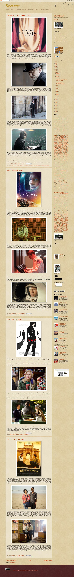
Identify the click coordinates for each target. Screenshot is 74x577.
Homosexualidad (58, 184)
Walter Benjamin (65, 230)
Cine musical (65, 146)
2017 (56, 99)
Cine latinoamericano (59, 145)
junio (57, 88)
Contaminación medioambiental (63, 155)
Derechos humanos (59, 159)
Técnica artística (65, 226)
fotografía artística (63, 171)
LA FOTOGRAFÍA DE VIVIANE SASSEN (62, 324)
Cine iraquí (60, 143)
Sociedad (61, 224)
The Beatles (61, 227)
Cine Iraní (55, 143)
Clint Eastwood (56, 153)
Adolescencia (64, 116)
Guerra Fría (21, 434)
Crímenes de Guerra (27, 165)
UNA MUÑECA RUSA (14, 320)
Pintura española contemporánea (63, 213)
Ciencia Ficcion (12, 314)
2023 (56, 66)
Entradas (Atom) (12, 562)
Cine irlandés (65, 143)
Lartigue (61, 197)
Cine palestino (60, 148)
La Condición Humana (29, 314)
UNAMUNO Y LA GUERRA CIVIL (19, 15)
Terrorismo (55, 227)
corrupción (61, 156)
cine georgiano (58, 141)
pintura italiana (58, 215)
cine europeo (59, 139)
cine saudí (64, 150)
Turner (55, 229)
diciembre (58, 73)
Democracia (66, 158)
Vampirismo (67, 229)
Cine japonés (66, 144)
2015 (56, 102)
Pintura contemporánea (62, 210)
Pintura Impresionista (65, 214)
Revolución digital (63, 222)
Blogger (43, 574)
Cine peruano (64, 148)
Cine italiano (61, 144)
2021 (56, 69)
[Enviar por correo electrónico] (26, 163)
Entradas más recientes (11, 560)
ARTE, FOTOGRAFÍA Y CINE (59, 15)
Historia (55, 181)
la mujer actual (26, 434)
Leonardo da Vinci (66, 197)
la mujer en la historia (63, 196)
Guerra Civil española (37, 165)
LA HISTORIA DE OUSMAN (63, 316)
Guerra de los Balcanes (58, 180)
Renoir (55, 222)
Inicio (30, 560)
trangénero (55, 228)
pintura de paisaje (57, 211)
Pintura (67, 207)
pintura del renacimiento (64, 211)
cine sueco (59, 151)
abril (57, 91)
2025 (56, 63)
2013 (56, 105)
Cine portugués (65, 149)
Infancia (62, 186)
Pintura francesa (57, 214)
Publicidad (62, 218)
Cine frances (60, 140)
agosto (57, 85)
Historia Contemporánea (45, 165)
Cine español (12, 165)
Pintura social (56, 217)
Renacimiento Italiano (64, 221)
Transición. (63, 228)
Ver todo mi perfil (61, 257)
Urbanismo (63, 229)
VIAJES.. (55, 18)
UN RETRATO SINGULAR (16, 439)
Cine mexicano (60, 146)
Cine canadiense (65, 130)
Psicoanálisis (57, 218)
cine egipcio (66, 137)
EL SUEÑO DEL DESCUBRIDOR (61, 332)
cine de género (23, 314)
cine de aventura (62, 135)
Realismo (55, 219)
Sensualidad (59, 223)
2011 (56, 108)
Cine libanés (64, 145)
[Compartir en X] (28, 163)
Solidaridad (65, 225)
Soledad (61, 225)
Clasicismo (65, 152)
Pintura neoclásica (64, 215)
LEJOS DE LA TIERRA (15, 170)
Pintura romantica (65, 216)
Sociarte (13, 6)
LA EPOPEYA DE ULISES (63, 296)
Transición (59, 228)
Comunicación (61, 154)
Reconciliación (61, 219)
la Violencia (56, 197)
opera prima (66, 205)
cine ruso (60, 150)
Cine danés (61, 134)
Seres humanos (64, 223)
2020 (56, 70)
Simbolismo (55, 224)
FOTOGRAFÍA (63, 170)
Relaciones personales (64, 220)
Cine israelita (56, 144)
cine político (21, 165)
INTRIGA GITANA (61, 359)
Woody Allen (60, 231)
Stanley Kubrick (60, 226)
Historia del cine (60, 183)
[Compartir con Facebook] (29, 163)
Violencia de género (58, 230)
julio (57, 87)
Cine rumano (56, 150)
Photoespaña (56, 207)
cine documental (61, 137)
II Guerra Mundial (65, 185)
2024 (56, 64)
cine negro (56, 147)
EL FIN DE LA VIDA (62, 346)
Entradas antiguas (48, 560)
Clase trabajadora (59, 152)
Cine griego (63, 141)
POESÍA (67, 217)
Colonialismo (65, 153)
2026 (56, 61)
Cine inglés (65, 142)
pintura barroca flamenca (58, 209)
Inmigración (57, 187)
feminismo (56, 168)
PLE (64, 217)
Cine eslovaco (57, 138)
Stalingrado (55, 226)
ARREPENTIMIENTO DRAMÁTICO (62, 353)
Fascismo (32, 165)
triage (67, 228)
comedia (55, 154)
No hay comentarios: (21, 163)
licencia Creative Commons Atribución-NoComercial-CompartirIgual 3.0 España (25, 570)
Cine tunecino (64, 151)
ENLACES (56, 19)
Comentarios (58, 285)
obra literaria (61, 205)
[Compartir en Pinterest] (31, 163)
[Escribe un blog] (27, 163)
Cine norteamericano (62, 147)
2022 (56, 67)
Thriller (66, 227)
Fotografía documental (58, 173)
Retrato (58, 222)
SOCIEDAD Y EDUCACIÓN (58, 16)
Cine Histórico (17, 165)
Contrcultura (56, 156)
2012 (56, 106)
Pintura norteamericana (57, 216)
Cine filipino (64, 139)
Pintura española (58, 212)
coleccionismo (61, 153)
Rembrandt (58, 221)
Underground (59, 229)
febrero (57, 94)
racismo (66, 218)
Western (55, 231)
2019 (56, 72)
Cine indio (60, 142)
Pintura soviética (61, 217)
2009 (56, 111)
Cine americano (17, 314)
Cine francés (17, 434)
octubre (57, 76)
